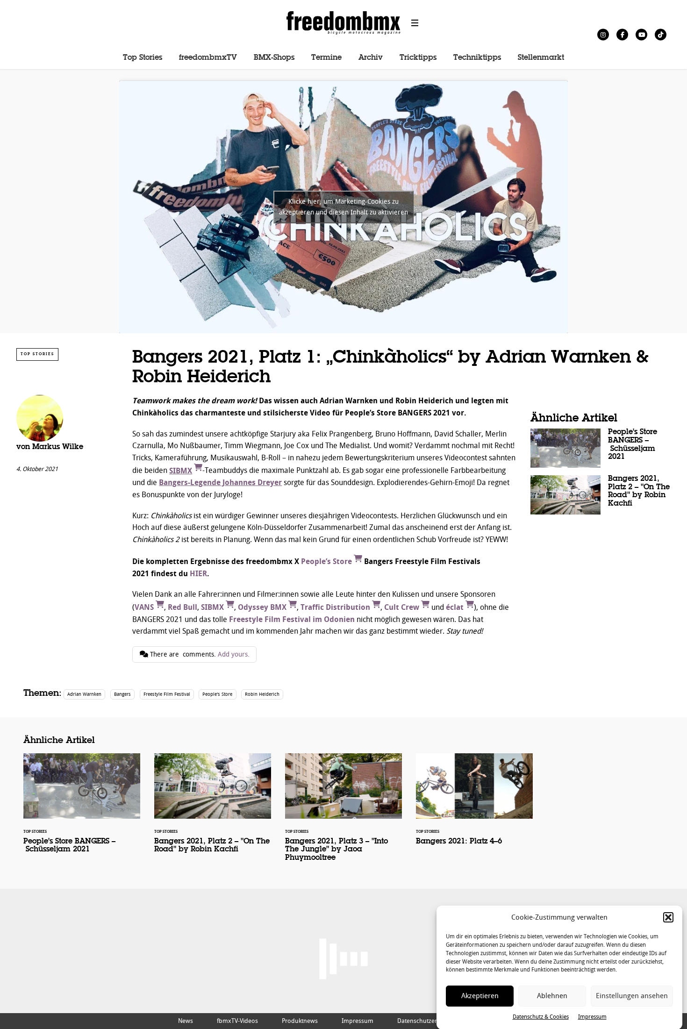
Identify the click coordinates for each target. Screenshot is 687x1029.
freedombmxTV (208, 58)
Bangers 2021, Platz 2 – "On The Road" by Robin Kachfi (600, 494)
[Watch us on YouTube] (641, 34)
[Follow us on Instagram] (603, 34)
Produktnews (300, 1020)
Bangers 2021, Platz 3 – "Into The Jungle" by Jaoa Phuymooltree (343, 813)
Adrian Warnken (84, 694)
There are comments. (199, 654)
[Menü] (415, 23)
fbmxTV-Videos (237, 1020)
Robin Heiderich (262, 694)
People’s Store (327, 561)
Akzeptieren (480, 996)
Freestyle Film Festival (166, 694)
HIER (198, 573)
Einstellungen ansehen (632, 996)
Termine (326, 58)
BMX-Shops (274, 58)
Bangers (122, 694)
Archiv (370, 58)
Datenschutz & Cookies (541, 1017)
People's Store (217, 694)
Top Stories (142, 58)
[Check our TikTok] (660, 34)
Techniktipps (477, 58)
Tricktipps (418, 58)
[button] (668, 917)
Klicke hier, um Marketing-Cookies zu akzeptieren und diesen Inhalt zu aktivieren (343, 207)
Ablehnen (552, 996)
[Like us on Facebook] (622, 34)
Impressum (592, 1017)
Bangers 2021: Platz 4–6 (474, 805)
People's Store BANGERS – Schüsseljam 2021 (600, 448)
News (185, 1020)
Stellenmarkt (541, 58)
